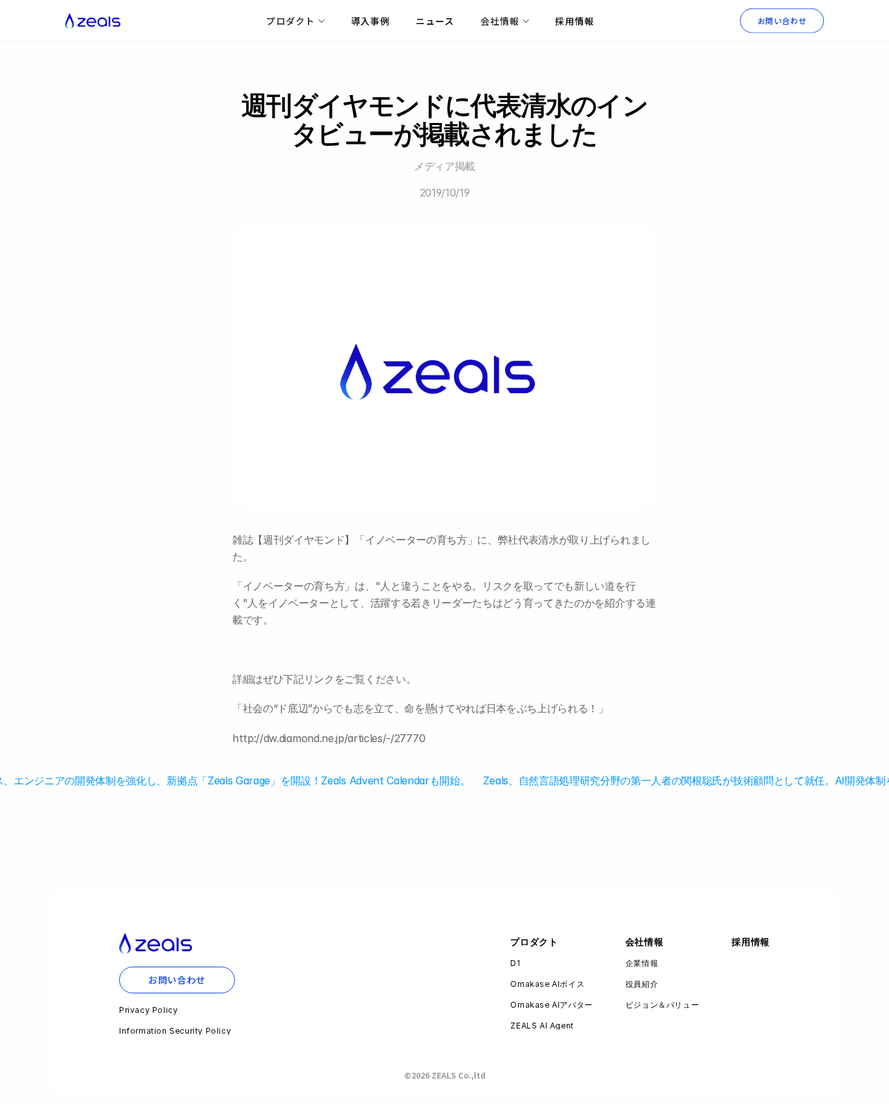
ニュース (435, 20)
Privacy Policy (148, 1010)
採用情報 (574, 20)
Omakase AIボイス (547, 984)
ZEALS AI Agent (541, 1025)
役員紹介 (641, 984)
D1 (515, 963)
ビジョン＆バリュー (662, 1005)
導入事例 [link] (370, 20)
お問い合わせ (782, 20)
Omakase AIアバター (551, 1005)
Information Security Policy (175, 1031)
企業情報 (641, 963)
